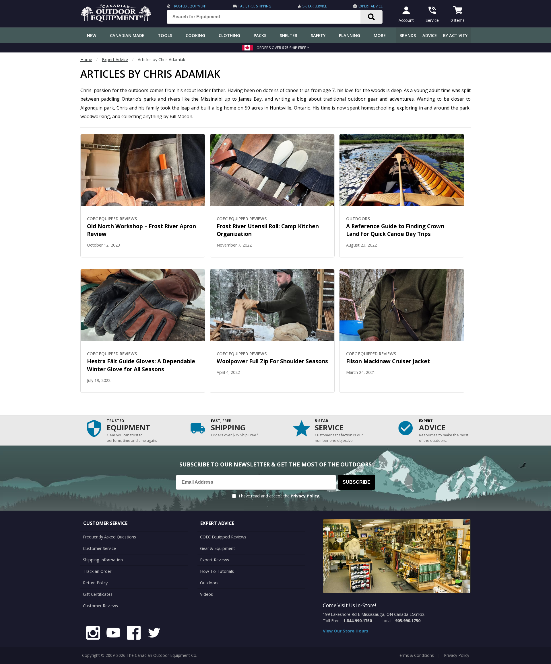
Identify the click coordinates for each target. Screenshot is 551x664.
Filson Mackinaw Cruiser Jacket (388, 361)
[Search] (371, 17)
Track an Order (97, 571)
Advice (429, 35)
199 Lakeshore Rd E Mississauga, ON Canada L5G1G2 (373, 614)
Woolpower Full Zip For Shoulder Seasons (272, 361)
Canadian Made (127, 35)
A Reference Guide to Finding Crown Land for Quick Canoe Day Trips (395, 230)
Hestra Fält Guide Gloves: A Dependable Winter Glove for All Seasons (141, 365)
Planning (349, 35)
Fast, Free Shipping (254, 6)
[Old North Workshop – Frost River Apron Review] (143, 170)
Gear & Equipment (217, 548)
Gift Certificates (97, 594)
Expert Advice (370, 6)
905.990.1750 (407, 620)
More (380, 35)
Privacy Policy (305, 496)
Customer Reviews (100, 605)
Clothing (229, 35)
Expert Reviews (214, 560)
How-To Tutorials (217, 571)
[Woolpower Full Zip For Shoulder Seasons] (272, 305)
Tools (165, 35)
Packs (260, 35)
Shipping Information (103, 560)
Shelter (288, 35)
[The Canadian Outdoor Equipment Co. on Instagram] (93, 633)
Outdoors (209, 582)
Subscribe (356, 482)
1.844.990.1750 (357, 620)
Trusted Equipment (189, 6)
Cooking (195, 35)
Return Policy (95, 582)
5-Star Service (314, 6)
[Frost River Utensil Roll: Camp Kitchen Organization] (272, 170)
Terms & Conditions (415, 655)
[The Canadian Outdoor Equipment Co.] (116, 20)
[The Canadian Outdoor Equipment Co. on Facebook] (134, 633)
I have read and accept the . (279, 496)
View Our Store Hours (345, 631)
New (91, 35)
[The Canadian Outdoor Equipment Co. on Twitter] (154, 633)
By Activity (455, 35)
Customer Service (99, 548)
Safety (318, 35)
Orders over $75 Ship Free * (283, 47)
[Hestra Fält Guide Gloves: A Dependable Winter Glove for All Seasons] (143, 305)
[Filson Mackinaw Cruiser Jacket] (401, 305)
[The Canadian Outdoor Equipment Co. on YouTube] (113, 633)
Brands (407, 35)
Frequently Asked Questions (109, 537)
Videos (206, 594)
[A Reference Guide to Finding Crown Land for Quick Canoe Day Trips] (401, 170)
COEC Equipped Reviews (223, 537)
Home (86, 59)
